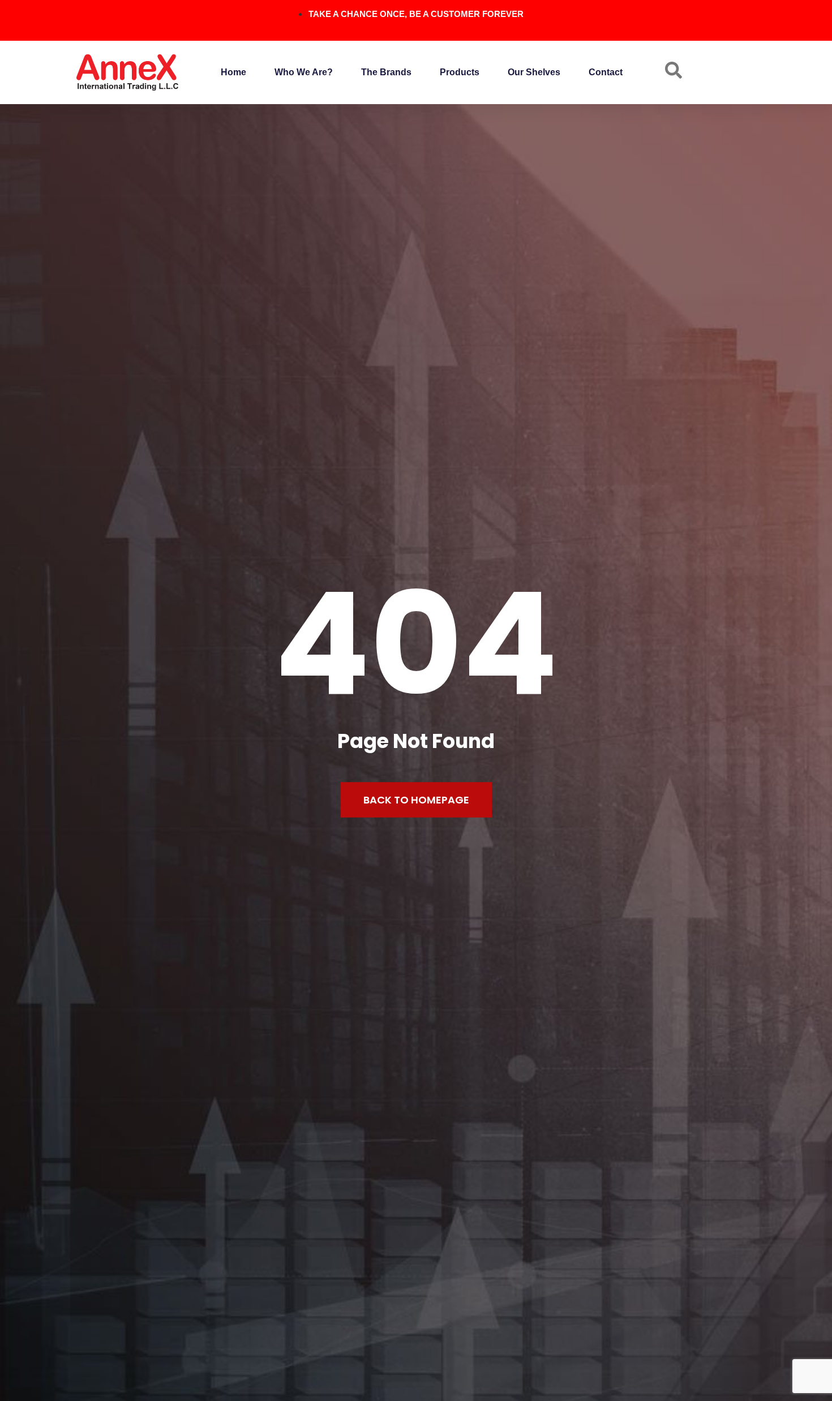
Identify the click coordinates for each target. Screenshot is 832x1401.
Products (459, 72)
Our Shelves (534, 72)
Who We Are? (304, 72)
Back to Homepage (416, 800)
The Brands (386, 72)
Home (233, 72)
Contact (606, 72)
